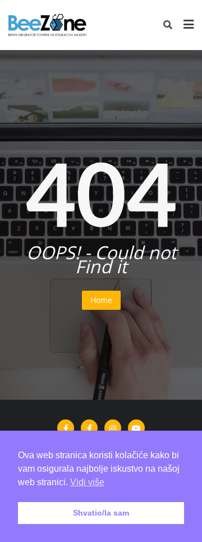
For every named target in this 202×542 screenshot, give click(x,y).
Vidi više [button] (87, 482)
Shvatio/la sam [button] (101, 512)
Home (101, 300)
